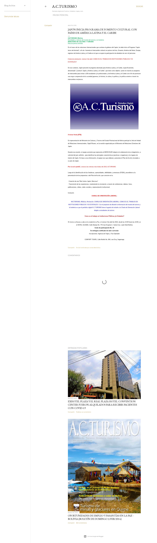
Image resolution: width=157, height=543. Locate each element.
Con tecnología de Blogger (95, 536)
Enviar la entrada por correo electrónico (88, 247)
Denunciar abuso (11, 17)
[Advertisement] (104, 327)
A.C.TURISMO (64, 6)
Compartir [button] (48, 25)
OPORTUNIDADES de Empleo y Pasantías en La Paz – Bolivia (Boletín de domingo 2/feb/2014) (101, 517)
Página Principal (60, 15)
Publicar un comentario (83, 412)
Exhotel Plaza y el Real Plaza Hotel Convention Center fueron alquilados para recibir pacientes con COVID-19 (102, 405)
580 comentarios (81, 523)
